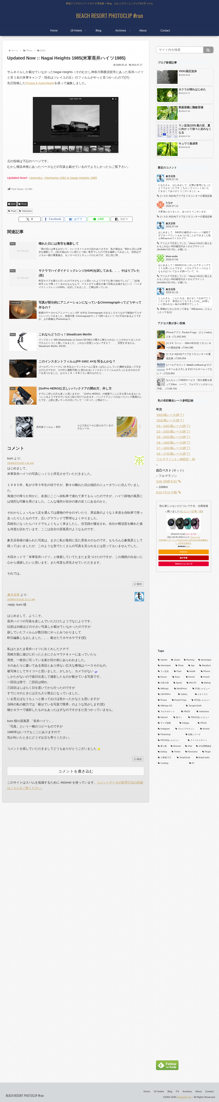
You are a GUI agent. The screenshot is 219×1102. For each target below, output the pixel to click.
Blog (170, 1091)
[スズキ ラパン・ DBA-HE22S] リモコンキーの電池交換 (188, 345)
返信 (139, 584)
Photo (24, 204)
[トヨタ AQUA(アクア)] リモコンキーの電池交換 (188, 356)
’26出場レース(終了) (170, 415)
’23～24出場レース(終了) (173, 426)
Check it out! (195, 537)
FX (177, 1091)
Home (147, 1091)
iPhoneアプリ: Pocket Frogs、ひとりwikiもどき (189, 334)
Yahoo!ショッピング (183, 564)
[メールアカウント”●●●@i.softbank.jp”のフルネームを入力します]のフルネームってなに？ (184, 369)
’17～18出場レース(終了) (173, 448)
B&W (13, 204)
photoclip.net (184, 1097)
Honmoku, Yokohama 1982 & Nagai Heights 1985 (63, 178)
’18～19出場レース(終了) (173, 442)
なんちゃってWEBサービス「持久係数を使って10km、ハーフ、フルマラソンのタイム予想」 (185, 384)
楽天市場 (183, 558)
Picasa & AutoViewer (40, 83)
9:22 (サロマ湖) (167, 492)
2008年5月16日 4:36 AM (20, 463)
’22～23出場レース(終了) (173, 431)
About (198, 1091)
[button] (122, 219)
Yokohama (27, 211)
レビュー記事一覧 (191, 511)
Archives (187, 1091)
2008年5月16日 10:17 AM (21, 599)
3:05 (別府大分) (167, 481)
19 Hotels (159, 1091)
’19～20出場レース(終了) (173, 437)
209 (187, 546)
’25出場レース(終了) (170, 420)
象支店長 (13, 594)
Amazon (183, 552)
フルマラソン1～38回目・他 (175, 459)
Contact (209, 1091)
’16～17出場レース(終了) (173, 453)
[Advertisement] (185, 613)
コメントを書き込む (75, 771)
